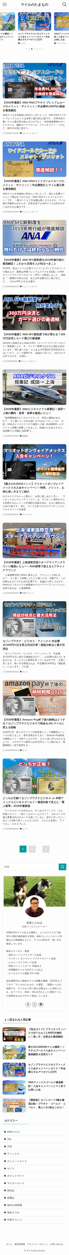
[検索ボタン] (64, 4)
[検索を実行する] (62, 866)
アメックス (13, 1153)
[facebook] (27, 1004)
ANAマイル (13, 1131)
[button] (26, 48)
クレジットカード (17, 1161)
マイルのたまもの (34, 4)
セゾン (11, 1168)
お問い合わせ (56, 1244)
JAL (9, 1139)
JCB (9, 1146)
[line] (41, 1004)
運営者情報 (20, 1244)
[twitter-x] (34, 1004)
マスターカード (16, 1183)
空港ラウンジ (14, 1219)
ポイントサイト (16, 1175)
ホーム (9, 1244)
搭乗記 (11, 1197)
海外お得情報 (14, 1205)
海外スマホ (13, 1212)
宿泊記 (11, 1190)
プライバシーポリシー (37, 1244)
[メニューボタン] (4, 4)
